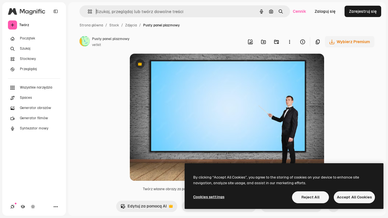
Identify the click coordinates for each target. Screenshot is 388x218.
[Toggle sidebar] (55, 11)
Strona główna (91, 25)
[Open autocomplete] (87, 11)
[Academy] (22, 206)
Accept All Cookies (354, 197)
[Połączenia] (12, 206)
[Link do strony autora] (85, 42)
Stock (114, 25)
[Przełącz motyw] (32, 206)
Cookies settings (208, 196)
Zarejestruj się (363, 11)
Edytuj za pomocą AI (143, 208)
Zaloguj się (325, 11)
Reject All (310, 197)
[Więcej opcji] (289, 41)
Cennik (299, 11)
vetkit (96, 45)
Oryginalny (169, 64)
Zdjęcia (131, 25)
